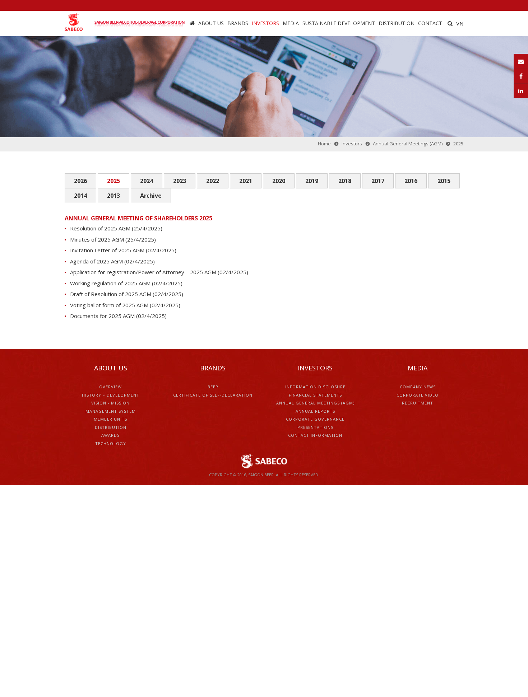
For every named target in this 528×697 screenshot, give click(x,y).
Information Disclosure (315, 386)
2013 (113, 196)
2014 (80, 196)
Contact (430, 23)
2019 (311, 181)
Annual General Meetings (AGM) (315, 403)
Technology (110, 443)
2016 (410, 181)
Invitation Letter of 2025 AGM (107, 250)
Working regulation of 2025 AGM (110, 283)
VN (459, 23)
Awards (110, 435)
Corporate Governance (315, 419)
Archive (151, 196)
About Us (211, 23)
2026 (80, 181)
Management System (110, 411)
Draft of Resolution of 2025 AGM (111, 294)
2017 (377, 181)
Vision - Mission (110, 403)
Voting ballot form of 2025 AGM (109, 305)
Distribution (396, 23)
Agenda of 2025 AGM (97, 261)
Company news (418, 386)
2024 (146, 181)
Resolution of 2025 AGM (100, 228)
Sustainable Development (338, 23)
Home (192, 23)
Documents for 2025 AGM (102, 315)
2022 (212, 181)
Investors (265, 23)
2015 (443, 181)
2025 (113, 181)
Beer (213, 386)
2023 (179, 181)
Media (291, 23)
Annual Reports (315, 411)
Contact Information (315, 435)
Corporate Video (418, 395)
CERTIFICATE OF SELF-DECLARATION (213, 395)
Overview (110, 386)
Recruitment (417, 403)
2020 (278, 181)
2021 (245, 181)
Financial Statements (315, 395)
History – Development (110, 395)
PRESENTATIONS (315, 427)
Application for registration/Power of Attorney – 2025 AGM (143, 272)
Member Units (110, 419)
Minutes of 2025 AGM (97, 239)
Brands (237, 23)
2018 (344, 181)
